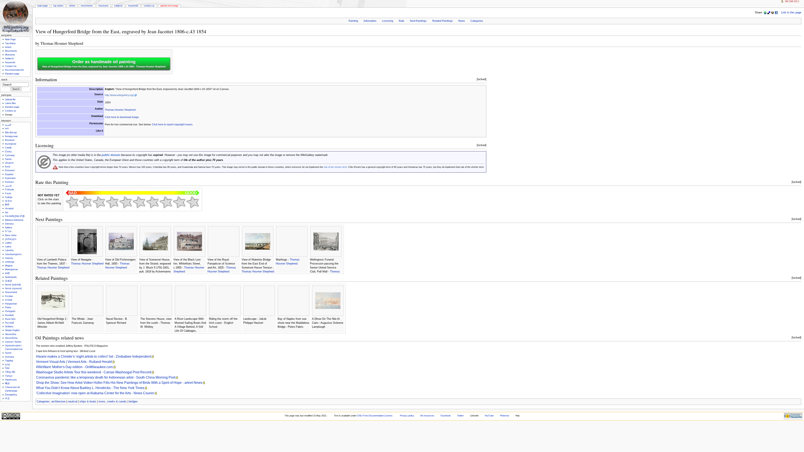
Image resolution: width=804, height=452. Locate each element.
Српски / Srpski (13, 341)
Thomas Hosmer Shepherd (61, 43)
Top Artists (58, 5)
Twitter (460, 415)
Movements (87, 5)
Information (370, 20)
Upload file (10, 99)
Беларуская (11, 136)
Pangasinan (11, 303)
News (461, 20)
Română (9, 315)
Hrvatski (9, 208)
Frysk (8, 193)
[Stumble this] (765, 12)
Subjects (118, 5)
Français (9, 189)
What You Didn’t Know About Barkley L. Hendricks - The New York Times (90, 388)
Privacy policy (407, 415)
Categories (476, 20)
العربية (8, 124)
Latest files (10, 103)
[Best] (179, 202)
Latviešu (9, 250)
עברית (8, 231)
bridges (133, 401)
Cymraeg (9, 155)
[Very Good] (152, 202)
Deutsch (9, 163)
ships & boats (88, 401)
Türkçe (8, 376)
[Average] (125, 202)
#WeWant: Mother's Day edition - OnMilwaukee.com (74, 367)
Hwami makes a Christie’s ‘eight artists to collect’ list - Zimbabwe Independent (93, 356)
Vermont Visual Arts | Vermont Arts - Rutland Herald (74, 361)
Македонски (11, 269)
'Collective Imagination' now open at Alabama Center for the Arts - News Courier (95, 393)
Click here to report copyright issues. (172, 124)
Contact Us (149, 5)
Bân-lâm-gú (11, 132)
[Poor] (99, 202)
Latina (8, 246)
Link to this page (791, 12)
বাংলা (7, 128)
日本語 (8, 281)
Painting (353, 20)
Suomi (8, 353)
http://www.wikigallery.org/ (119, 95)
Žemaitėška (11, 394)
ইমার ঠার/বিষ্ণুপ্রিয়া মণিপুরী (14, 216)
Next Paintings (418, 20)
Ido (6, 212)
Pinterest (504, 415)
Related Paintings (442, 20)
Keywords (133, 5)
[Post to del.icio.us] (768, 12)
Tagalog (9, 360)
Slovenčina (10, 334)
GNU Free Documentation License (374, 415)
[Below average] (112, 202)
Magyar (9, 265)
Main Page (42, 5)
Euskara (9, 182)
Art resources (427, 415)
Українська (11, 379)
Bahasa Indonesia (14, 220)
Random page (12, 73)
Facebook (446, 415)
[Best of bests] (192, 202)
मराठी (7, 273)
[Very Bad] (72, 202)
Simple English (12, 330)
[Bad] (85, 202)
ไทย (7, 368)
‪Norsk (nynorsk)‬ (13, 288)
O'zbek (8, 300)
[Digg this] (772, 12)
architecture (58, 401)
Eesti (7, 166)
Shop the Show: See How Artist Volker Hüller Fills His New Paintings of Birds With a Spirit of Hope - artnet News (119, 382)
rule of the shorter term (335, 167)
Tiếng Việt (10, 372)
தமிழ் (7, 364)
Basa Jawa (10, 235)
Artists (72, 5)
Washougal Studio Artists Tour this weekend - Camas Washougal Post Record (93, 372)
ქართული (10, 239)
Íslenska (9, 223)
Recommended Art (14, 70)
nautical (72, 401)
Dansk (8, 159)
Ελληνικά (9, 170)
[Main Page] (16, 16)
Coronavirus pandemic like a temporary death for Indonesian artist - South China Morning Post (105, 377)
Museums (103, 5)
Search (4, 79)
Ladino (8, 242)
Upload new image (169, 5)
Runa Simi (10, 319)
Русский (9, 322)
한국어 (8, 201)
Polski (8, 307)
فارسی (8, 185)
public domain (111, 155)
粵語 (7, 383)
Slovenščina (11, 338)
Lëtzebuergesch (13, 254)
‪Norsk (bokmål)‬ (13, 284)
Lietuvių (9, 258)
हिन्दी (7, 204)
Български (10, 144)
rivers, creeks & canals (113, 401)
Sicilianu (9, 326)
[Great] (166, 202)
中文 (7, 398)
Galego (8, 197)
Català (8, 147)
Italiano (8, 227)
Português (10, 311)
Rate (401, 20)
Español (9, 174)
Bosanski (9, 140)
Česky (8, 151)
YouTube (489, 415)
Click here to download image (122, 117)
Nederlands (11, 277)
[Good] (139, 202)
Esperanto (10, 178)
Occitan (9, 296)
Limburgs (9, 262)
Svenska (9, 357)
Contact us (10, 110)
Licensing (387, 20)
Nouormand (11, 292)
